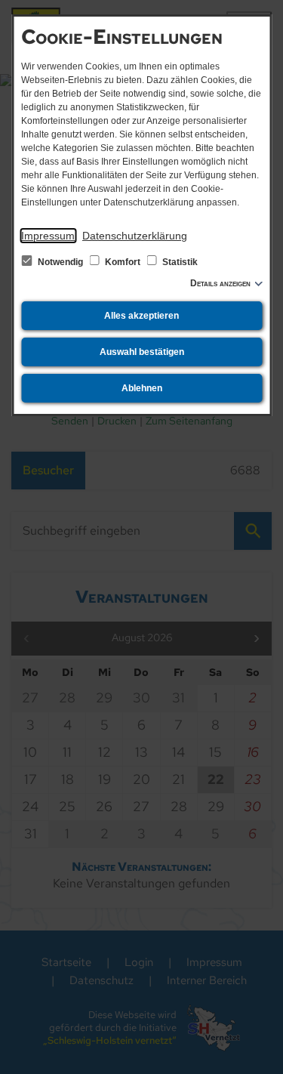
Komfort (123, 262)
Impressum (48, 236)
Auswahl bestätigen (142, 352)
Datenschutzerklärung (134, 236)
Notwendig (60, 262)
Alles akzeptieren (141, 315)
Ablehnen (142, 388)
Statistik (179, 262)
